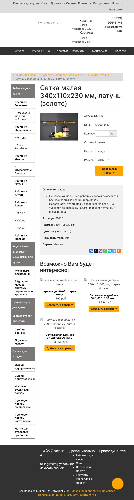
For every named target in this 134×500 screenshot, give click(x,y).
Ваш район (116, 9)
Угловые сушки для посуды (22, 390)
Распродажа (101, 3)
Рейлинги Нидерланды (23, 128)
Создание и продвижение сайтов (93, 490)
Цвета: (88, 151)
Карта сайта (88, 494)
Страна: (88, 142)
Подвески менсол (21, 342)
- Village (20, 220)
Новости (117, 3)
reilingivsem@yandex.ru (52, 464)
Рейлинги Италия (21, 157)
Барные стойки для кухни (22, 318)
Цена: (87, 124)
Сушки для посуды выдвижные (23, 404)
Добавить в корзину (109, 170)
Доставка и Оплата (63, 3)
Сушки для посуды (19, 354)
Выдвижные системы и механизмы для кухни (22, 254)
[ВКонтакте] (91, 251)
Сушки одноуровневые (24, 377)
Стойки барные (20, 331)
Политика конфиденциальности (58, 494)
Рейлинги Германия (21, 103)
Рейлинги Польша (21, 237)
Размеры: (88, 160)
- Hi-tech (20, 137)
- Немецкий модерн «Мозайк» (22, 116)
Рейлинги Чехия (21, 182)
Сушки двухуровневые (24, 366)
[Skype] (110, 251)
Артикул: (88, 115)
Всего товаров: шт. (82, 37)
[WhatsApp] (105, 251)
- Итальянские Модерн (23, 170)
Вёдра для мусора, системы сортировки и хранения (24, 288)
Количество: (88, 133)
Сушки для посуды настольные (23, 418)
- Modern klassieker (21, 146)
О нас (44, 3)
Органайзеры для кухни (21, 304)
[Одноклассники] (119, 251)
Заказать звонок (52, 468)
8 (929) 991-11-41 (52, 453)
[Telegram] (114, 251)
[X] (96, 251)
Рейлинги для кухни (26, 3)
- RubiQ (19, 228)
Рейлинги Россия (21, 204)
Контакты (84, 3)
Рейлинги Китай (21, 193)
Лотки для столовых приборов (21, 432)
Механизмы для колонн (22, 272)
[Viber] (100, 251)
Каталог (19, 51)
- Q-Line (20, 213)
